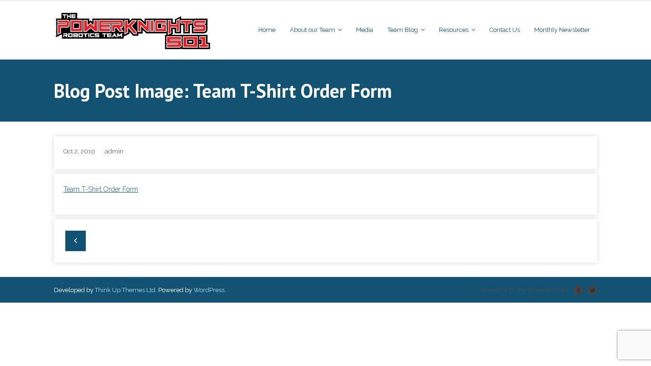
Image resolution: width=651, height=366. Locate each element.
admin (114, 151)
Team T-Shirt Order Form (100, 189)
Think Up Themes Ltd (125, 290)
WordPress (208, 290)
